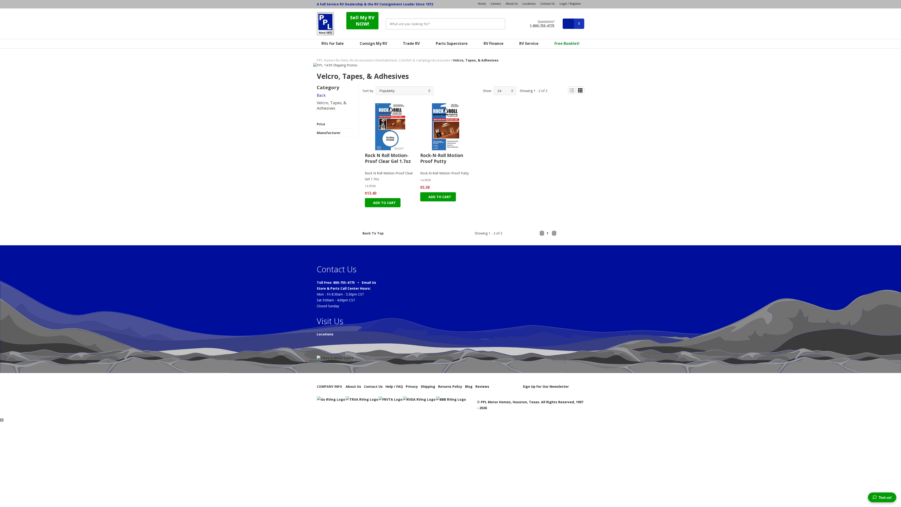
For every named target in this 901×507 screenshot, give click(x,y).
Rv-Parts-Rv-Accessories (354, 60)
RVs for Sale (332, 43)
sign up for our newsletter (546, 386)
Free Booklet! (567, 43)
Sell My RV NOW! (362, 20)
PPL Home (325, 60)
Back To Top (373, 233)
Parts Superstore (452, 43)
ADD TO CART (384, 202)
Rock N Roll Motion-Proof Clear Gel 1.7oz (388, 158)
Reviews (482, 386)
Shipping (428, 386)
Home (482, 4)
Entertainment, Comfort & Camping (402, 60)
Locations (529, 4)
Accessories (441, 60)
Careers (496, 4)
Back (321, 95)
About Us (512, 4)
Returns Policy (450, 386)
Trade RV (411, 43)
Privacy (412, 386)
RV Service (528, 43)
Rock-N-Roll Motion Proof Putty (441, 158)
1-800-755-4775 (542, 25)
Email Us (369, 282)
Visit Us (330, 321)
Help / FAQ (394, 386)
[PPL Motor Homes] (325, 23)
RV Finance (494, 43)
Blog (469, 386)
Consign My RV (373, 43)
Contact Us (547, 4)
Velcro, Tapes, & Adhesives (331, 105)
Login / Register (570, 4)
